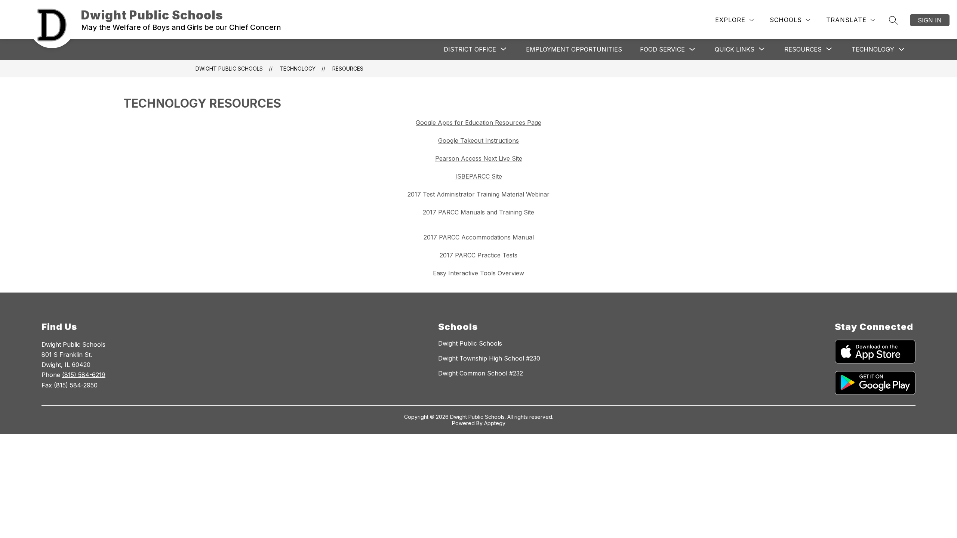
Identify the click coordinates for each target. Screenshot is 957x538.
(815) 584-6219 (83, 374)
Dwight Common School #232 (480, 373)
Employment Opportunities (574, 49)
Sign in (930, 20)
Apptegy (494, 423)
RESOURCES (347, 68)
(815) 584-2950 (76, 385)
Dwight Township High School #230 (489, 358)
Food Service (662, 49)
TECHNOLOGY (873, 49)
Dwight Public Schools (229, 68)
